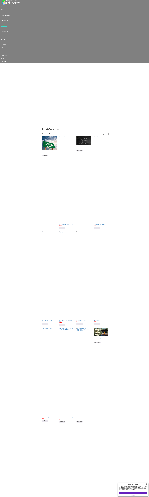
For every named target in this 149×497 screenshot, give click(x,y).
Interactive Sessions (6, 15)
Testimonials (3, 42)
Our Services (3, 44)
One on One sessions (6, 17)
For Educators (4, 25)
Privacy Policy (133, 495)
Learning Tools (5, 20)
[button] (146, 484)
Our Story (4, 61)
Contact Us (3, 58)
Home (2, 6)
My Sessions (4, 53)
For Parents (3, 12)
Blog (2, 47)
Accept (133, 492)
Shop (2, 9)
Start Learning (97, 342)
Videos (3, 23)
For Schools (3, 39)
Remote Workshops (6, 36)
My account (3, 49)
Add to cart (45, 155)
